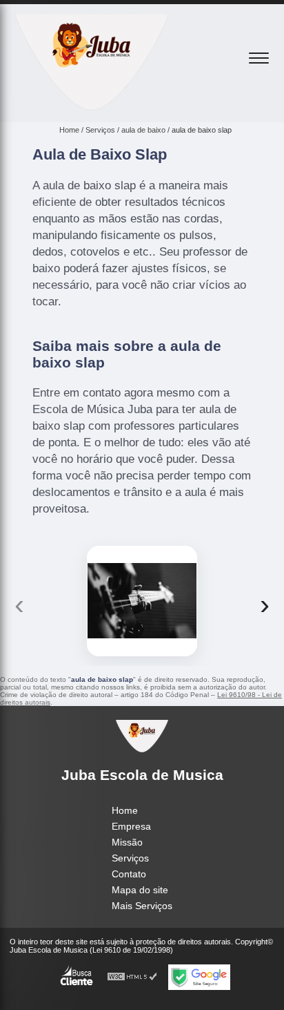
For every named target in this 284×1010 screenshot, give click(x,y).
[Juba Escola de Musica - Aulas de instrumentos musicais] (91, 107)
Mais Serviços (142, 905)
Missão (127, 842)
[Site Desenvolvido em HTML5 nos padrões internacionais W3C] (132, 977)
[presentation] (19, 604)
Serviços (130, 858)
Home (125, 810)
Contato (129, 873)
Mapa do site (140, 889)
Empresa (131, 826)
